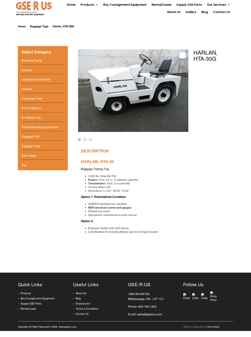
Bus (24, 165)
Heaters (26, 89)
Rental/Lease (161, 5)
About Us (174, 12)
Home (71, 5)
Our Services (216, 5)
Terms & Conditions (87, 308)
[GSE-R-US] (33, 8)
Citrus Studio (213, 326)
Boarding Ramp (31, 60)
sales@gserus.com (149, 314)
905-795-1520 (147, 306)
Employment (83, 303)
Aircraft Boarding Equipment (39, 127)
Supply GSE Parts (189, 5)
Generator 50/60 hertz (35, 79)
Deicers (26, 70)
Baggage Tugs (39, 26)
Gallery (191, 12)
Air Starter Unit (31, 117)
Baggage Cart (30, 136)
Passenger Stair (31, 98)
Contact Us (221, 12)
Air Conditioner (31, 108)
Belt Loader (29, 155)
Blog (204, 12)
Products (87, 5)
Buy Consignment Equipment (125, 5)
